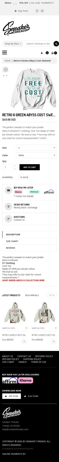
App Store (13, 396)
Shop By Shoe (12, 43)
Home (8, 60)
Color (5, 155)
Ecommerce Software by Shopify (17, 448)
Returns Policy (44, 356)
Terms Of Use (38, 361)
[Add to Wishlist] (26, 328)
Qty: (4, 161)
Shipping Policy (32, 359)
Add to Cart (29, 167)
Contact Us (24, 356)
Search (23, 361)
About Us (7, 356)
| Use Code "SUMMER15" (36, 2)
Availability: (7, 177)
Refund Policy (10, 359)
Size (4, 147)
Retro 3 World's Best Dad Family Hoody (20, 335)
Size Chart (12, 241)
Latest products (11, 295)
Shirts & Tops (8, 328)
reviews (10, 247)
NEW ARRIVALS (32, 295)
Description (13, 234)
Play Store (33, 396)
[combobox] (38, 44)
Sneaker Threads (36, 441)
